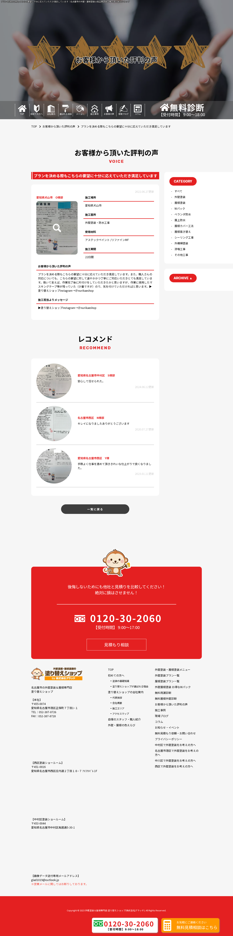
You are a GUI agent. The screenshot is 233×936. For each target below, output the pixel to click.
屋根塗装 (179, 203)
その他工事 (181, 255)
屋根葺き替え (182, 232)
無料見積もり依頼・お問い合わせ (175, 733)
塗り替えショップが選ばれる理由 (130, 686)
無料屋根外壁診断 (166, 698)
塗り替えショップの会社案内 (125, 692)
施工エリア (118, 708)
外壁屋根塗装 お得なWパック (173, 687)
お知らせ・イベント (167, 727)
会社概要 (117, 703)
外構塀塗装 (181, 243)
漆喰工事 (179, 249)
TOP (111, 669)
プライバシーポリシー (168, 739)
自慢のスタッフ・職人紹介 (124, 719)
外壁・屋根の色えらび (121, 725)
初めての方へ (116, 675)
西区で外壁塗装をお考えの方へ (174, 766)
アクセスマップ (120, 713)
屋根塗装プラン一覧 (167, 681)
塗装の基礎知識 (120, 681)
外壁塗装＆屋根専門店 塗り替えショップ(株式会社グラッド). (115, 910)
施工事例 (160, 710)
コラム (159, 722)
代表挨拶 (117, 697)
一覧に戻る (95, 509)
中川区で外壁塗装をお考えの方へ (175, 760)
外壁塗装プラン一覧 (167, 675)
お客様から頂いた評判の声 (58, 126)
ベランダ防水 (182, 214)
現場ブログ (162, 716)
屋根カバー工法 (184, 226)
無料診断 (187, 107)
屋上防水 (179, 220)
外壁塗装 (179, 197)
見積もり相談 (116, 645)
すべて (178, 191)
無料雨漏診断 (163, 693)
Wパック (179, 208)
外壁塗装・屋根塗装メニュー (172, 669)
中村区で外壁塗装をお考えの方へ (175, 745)
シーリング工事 (184, 237)
